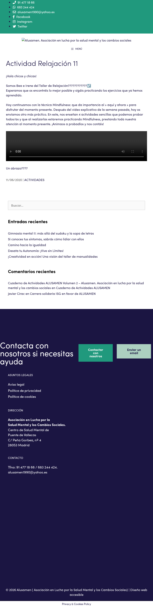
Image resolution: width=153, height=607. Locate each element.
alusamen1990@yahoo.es (36, 12)
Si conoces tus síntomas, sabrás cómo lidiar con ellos (46, 239)
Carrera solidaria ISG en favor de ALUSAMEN (63, 293)
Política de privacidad (24, 390)
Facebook (23, 16)
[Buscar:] (76, 205)
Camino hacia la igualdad (27, 245)
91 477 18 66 (26, 2)
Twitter (22, 26)
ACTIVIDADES (34, 179)
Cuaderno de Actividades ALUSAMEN (83, 287)
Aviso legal (16, 384)
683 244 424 (25, 7)
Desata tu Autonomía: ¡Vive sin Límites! (36, 250)
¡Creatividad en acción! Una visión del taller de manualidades (53, 256)
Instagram (24, 21)
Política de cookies (22, 396)
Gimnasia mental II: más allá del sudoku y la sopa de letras (51, 233)
